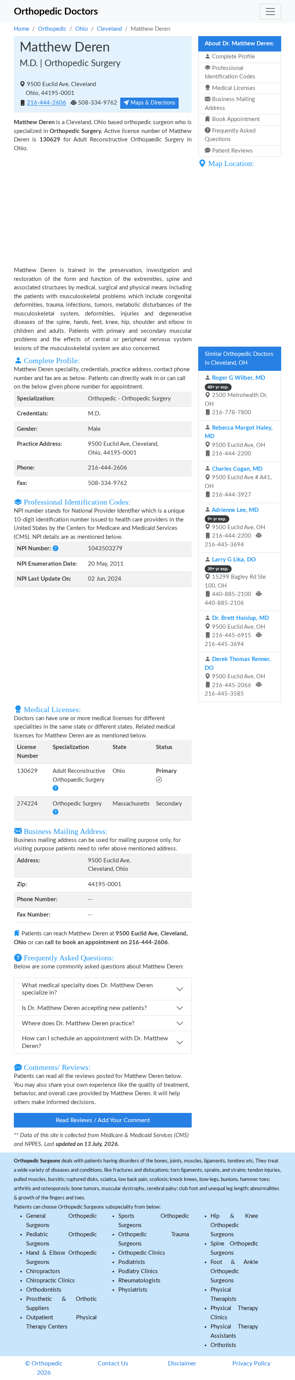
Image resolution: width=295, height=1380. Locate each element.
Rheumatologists (139, 1281)
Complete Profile (232, 57)
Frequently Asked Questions (230, 135)
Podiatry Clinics (138, 1271)
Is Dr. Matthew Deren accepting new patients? (84, 1008)
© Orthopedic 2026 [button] (44, 1368)
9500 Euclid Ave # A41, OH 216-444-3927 (238, 482)
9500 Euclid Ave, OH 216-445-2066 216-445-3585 (238, 676)
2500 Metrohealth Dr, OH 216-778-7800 (236, 395)
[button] (55, 548)
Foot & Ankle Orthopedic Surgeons (234, 1271)
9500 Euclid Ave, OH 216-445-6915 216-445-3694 (237, 631)
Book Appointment (235, 119)
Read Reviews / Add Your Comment (103, 1120)
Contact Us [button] (113, 1363)
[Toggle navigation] (270, 11)
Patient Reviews (231, 151)
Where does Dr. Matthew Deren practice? (78, 1023)
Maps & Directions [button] (152, 103)
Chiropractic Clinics (50, 1281)
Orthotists (223, 1345)
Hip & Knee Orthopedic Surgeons (234, 1225)
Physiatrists (133, 1290)
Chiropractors (43, 1271)
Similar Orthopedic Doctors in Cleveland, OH (239, 358)
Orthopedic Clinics (141, 1253)
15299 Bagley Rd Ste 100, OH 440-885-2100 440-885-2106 (235, 581)
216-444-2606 (46, 103)
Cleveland (109, 29)
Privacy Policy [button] (251, 1363)
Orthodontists (43, 1290)
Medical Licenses (232, 88)
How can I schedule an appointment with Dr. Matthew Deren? (95, 1042)
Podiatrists (131, 1262)
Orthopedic (52, 29)
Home (21, 29)
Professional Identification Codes (230, 72)
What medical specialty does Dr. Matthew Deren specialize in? (87, 989)
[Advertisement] (103, 208)
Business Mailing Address (230, 103)
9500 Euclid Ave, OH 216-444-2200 (239, 441)
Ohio (81, 29)
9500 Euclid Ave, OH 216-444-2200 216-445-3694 (235, 527)
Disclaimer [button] (182, 1363)
